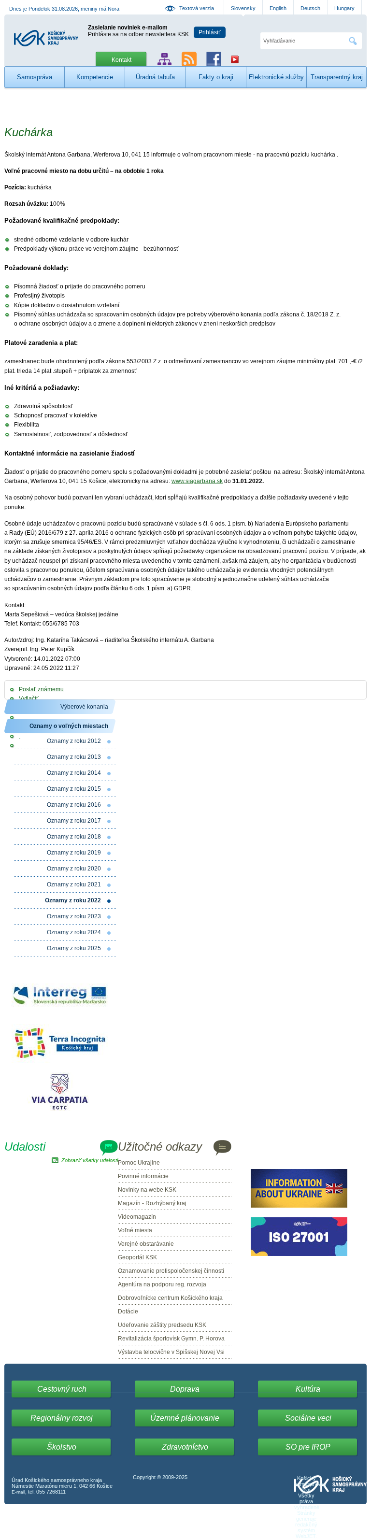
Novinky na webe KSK (147, 1189)
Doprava (185, 1389)
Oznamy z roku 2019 (74, 852)
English (278, 8)
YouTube (235, 59)
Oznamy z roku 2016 (74, 804)
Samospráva (34, 77)
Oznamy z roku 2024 (74, 932)
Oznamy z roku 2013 (74, 757)
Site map (164, 59)
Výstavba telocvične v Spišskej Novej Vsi (171, 1352)
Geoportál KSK (137, 1257)
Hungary (344, 8)
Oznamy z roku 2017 (74, 820)
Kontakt (121, 60)
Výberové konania (84, 706)
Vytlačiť (29, 698)
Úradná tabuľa (155, 77)
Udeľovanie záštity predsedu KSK (162, 1325)
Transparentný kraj (337, 77)
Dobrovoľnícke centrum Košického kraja (170, 1298)
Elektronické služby (276, 77)
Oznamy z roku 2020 (74, 868)
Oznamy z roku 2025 (74, 948)
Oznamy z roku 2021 (74, 884)
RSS (189, 59)
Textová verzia (196, 8)
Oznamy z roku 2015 (74, 788)
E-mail (18, 1492)
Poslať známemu (41, 689)
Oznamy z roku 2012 (74, 741)
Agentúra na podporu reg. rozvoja (162, 1284)
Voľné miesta (135, 1230)
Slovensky (243, 8)
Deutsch (310, 8)
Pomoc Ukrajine (139, 1162)
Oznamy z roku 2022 (73, 900)
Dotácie (128, 1311)
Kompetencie (94, 77)
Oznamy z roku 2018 (74, 836)
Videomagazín (137, 1216)
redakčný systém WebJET (306, 1530)
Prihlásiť (210, 32)
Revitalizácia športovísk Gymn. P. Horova (171, 1338)
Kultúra (308, 1389)
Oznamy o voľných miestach (68, 726)
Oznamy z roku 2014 (74, 773)
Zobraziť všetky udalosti (89, 1160)
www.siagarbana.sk (197, 481)
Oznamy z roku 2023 (74, 916)
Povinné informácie (143, 1176)
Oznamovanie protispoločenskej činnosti (171, 1271)
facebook (213, 59)
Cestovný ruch (61, 1389)
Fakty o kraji (216, 77)
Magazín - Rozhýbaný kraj (152, 1203)
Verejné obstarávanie (146, 1243)
